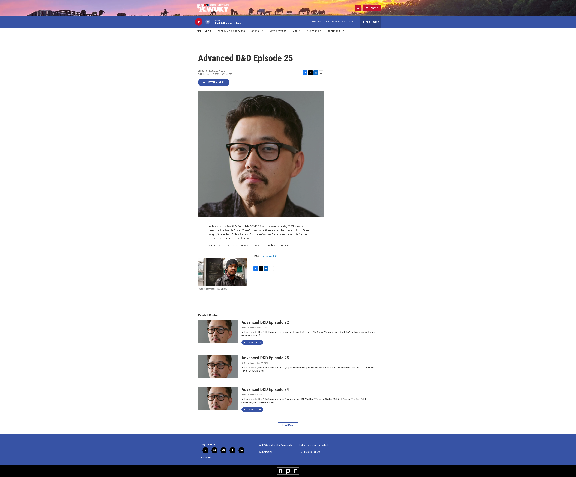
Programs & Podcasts (231, 31)
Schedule (257, 31)
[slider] (212, 21)
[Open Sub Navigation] (213, 31)
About (297, 31)
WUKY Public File (267, 452)
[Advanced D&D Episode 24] (218, 398)
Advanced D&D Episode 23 (265, 357)
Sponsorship (336, 31)
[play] (198, 22)
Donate (373, 7)
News (208, 31)
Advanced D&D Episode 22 (265, 322)
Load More (288, 425)
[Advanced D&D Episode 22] (218, 331)
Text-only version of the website (314, 445)
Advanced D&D (270, 256)
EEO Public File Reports (309, 452)
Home (198, 31)
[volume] (207, 21)
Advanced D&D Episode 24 (265, 389)
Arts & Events (278, 31)
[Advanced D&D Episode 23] (218, 366)
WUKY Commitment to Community (275, 445)
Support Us (314, 31)
